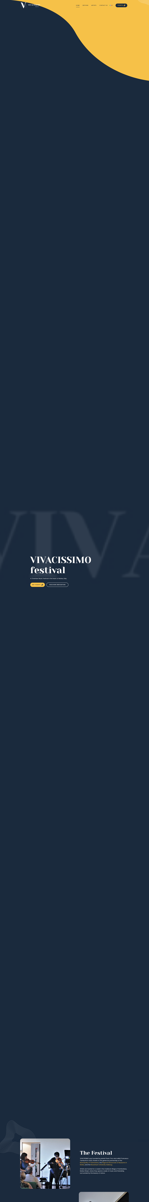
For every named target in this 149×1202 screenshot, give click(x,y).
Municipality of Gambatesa (89, 1163)
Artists (93, 5)
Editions (85, 5)
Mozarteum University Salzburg (101, 1165)
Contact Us (103, 5)
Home (78, 5)
